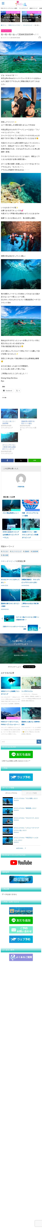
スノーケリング (16, 551)
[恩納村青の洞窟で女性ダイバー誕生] (28, 413)
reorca (21, 486)
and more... (20, 848)
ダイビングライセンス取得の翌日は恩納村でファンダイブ (9, 447)
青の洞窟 (5, 555)
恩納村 (27, 551)
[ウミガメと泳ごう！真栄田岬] (9, 413)
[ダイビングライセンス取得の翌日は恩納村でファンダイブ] (9, 437)
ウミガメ (5, 551)
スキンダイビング (6, 30)
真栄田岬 (35, 551)
